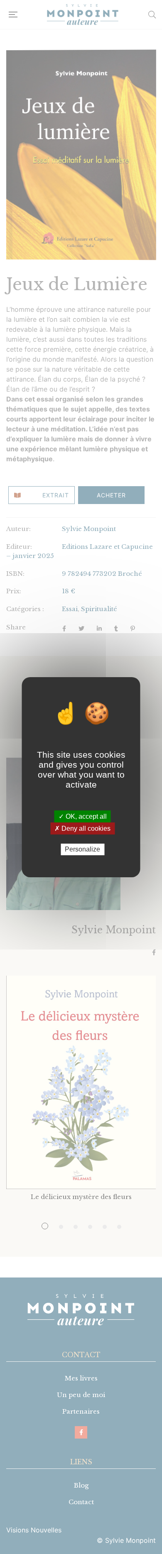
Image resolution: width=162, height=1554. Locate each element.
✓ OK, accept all (83, 816)
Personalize (82, 849)
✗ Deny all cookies (82, 828)
